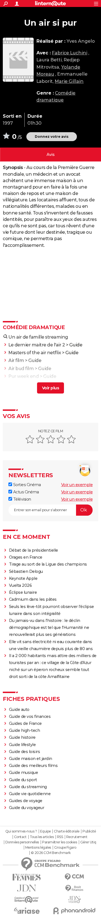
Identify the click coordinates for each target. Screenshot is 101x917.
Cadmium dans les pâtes (33, 599)
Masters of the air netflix (34, 352)
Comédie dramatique (34, 327)
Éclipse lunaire (23, 592)
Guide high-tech (24, 730)
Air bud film (21, 368)
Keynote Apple (23, 578)
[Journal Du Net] (26, 888)
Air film (16, 360)
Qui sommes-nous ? (21, 831)
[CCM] (74, 876)
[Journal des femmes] (26, 877)
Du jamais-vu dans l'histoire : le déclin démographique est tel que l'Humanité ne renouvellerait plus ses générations (49, 627)
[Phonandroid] (74, 910)
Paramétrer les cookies (59, 842)
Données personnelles (22, 842)
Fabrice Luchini (69, 52)
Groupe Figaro (65, 848)
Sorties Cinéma (26, 484)
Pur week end (23, 376)
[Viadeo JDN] (74, 899)
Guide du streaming (28, 786)
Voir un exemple (77, 484)
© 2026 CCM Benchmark (51, 853)
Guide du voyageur (26, 807)
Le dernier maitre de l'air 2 (36, 345)
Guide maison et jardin (30, 758)
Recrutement (77, 837)
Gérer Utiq (88, 842)
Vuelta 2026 (20, 585)
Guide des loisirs (24, 751)
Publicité (89, 831)
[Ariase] (26, 911)
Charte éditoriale (66, 831)
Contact (20, 837)
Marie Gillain (69, 81)
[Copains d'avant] (26, 899)
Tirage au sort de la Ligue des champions (48, 564)
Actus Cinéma (25, 491)
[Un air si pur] (18, 60)
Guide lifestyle (22, 744)
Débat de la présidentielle (33, 550)
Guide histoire (22, 737)
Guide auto (19, 709)
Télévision (21, 499)
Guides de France (25, 723)
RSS (60, 837)
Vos (50, 154)
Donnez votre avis (51, 136)
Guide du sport (23, 779)
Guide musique (23, 772)
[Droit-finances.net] (74, 888)
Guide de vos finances (30, 716)
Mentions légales (38, 848)
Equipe (45, 831)
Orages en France (25, 557)
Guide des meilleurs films (33, 765)
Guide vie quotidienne (30, 793)
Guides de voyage (25, 800)
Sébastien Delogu (26, 571)
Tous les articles (42, 837)
